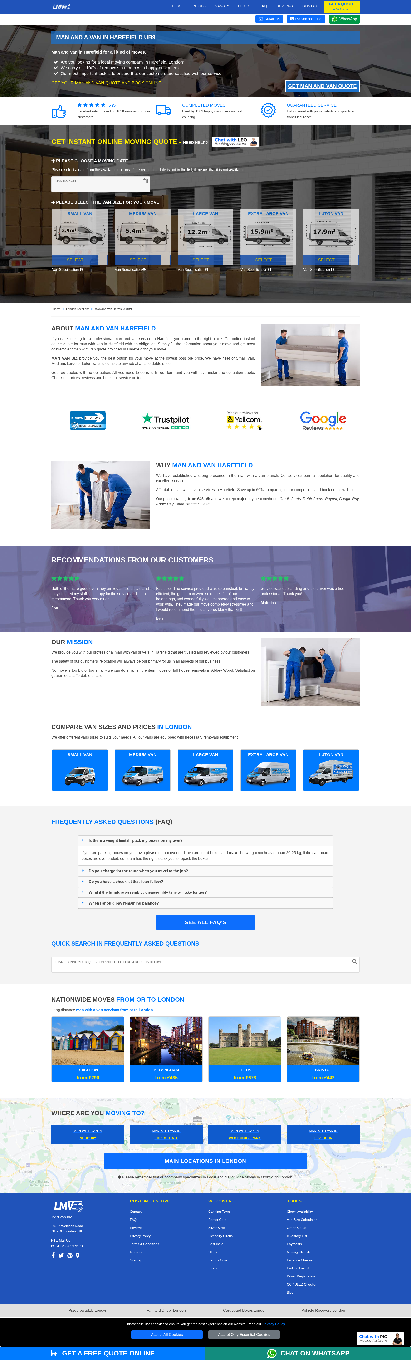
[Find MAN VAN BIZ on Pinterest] (70, 1256)
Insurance (137, 1252)
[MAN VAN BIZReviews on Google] (323, 420)
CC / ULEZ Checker (302, 1284)
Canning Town (219, 1211)
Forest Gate (217, 1220)
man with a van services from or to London (114, 1010)
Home (177, 5)
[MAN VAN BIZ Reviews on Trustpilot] (166, 420)
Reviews (284, 5)
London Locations (77, 309)
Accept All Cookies (167, 1335)
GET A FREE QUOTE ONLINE (107, 1353)
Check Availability (300, 1211)
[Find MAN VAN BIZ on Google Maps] (77, 1256)
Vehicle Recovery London (323, 1310)
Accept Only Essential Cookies (244, 1335)
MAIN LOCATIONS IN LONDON (205, 1161)
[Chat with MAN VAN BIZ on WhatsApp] (273, 1353)
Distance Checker (300, 1260)
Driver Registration (301, 1276)
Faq (263, 5)
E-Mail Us (62, 1240)
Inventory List (297, 1236)
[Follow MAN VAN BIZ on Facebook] (53, 1256)
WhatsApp (348, 19)
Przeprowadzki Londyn (87, 1310)
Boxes (244, 5)
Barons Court (218, 1260)
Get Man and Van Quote (322, 86)
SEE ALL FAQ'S (205, 922)
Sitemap (136, 1260)
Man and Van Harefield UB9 (113, 309)
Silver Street (217, 1228)
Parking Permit (298, 1268)
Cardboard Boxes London (245, 1310)
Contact (310, 5)
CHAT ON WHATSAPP (315, 1353)
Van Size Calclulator (302, 1220)
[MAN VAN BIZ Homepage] (61, 6)
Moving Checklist (299, 1252)
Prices (199, 5)
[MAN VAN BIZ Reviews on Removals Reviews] (88, 420)
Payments (294, 1244)
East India (215, 1244)
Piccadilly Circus (220, 1236)
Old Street (216, 1252)
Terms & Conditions (144, 1244)
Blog (290, 1292)
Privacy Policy (273, 1324)
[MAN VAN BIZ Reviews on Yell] (244, 420)
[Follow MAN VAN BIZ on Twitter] (61, 1256)
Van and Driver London (166, 1310)
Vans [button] (220, 5)
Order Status (296, 1228)
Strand (213, 1268)
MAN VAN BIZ (64, 358)
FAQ (133, 1220)
